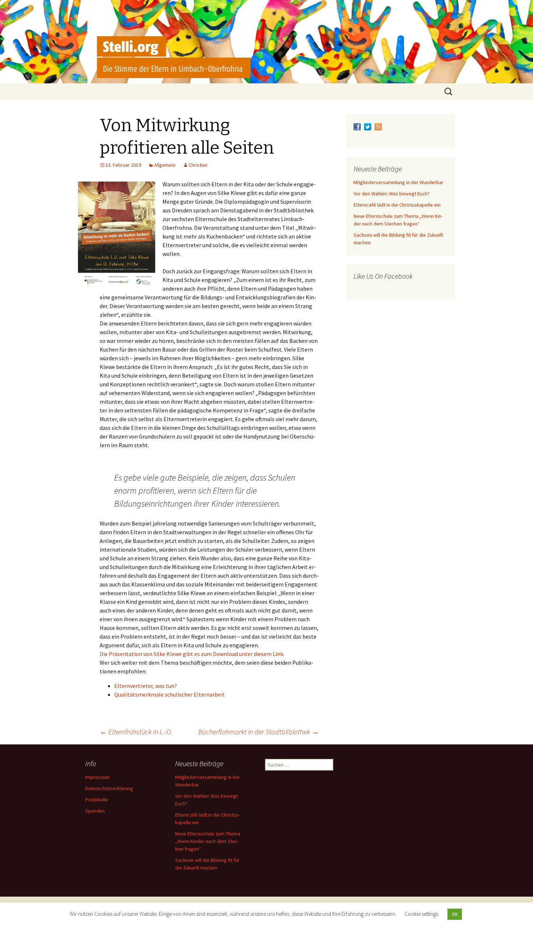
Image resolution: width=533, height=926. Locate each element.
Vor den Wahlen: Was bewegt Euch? (392, 193)
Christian (198, 165)
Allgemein (164, 165)
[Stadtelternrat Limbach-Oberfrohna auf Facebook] (357, 126)
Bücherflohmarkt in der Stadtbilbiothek (258, 731)
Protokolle (96, 799)
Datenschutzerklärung (109, 788)
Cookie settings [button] (421, 913)
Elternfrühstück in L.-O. (136, 731)
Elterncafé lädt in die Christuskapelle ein (397, 205)
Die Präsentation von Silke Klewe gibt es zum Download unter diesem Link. (192, 653)
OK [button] (455, 914)
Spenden (95, 810)
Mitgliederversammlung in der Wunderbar (398, 182)
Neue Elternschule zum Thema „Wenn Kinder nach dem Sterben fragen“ (207, 841)
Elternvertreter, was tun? (145, 685)
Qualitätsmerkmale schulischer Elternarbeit (169, 694)
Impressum (97, 777)
